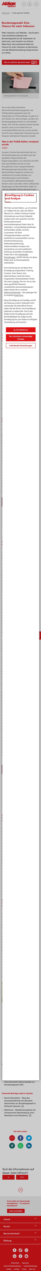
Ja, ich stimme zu (20, 330)
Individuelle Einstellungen (20, 345)
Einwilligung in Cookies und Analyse (19, 196)
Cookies (15, 281)
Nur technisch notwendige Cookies (20, 337)
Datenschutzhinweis (12, 292)
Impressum (18, 295)
